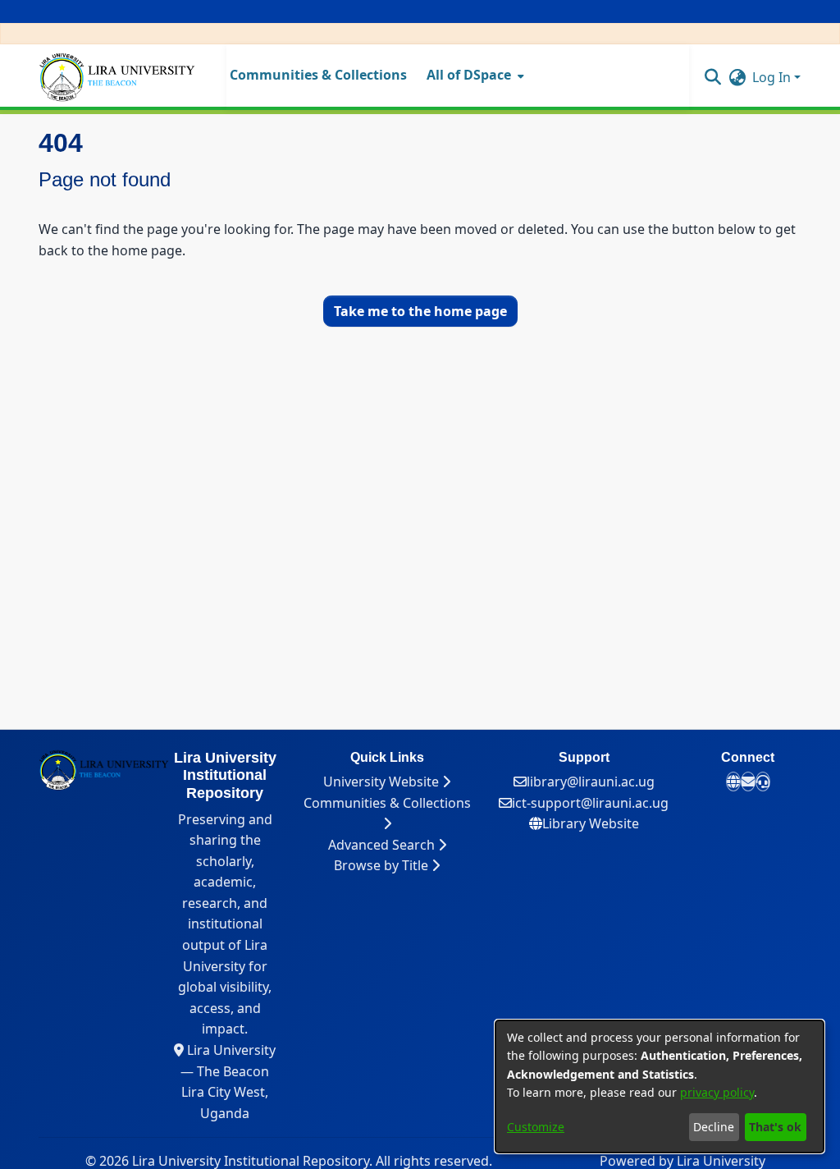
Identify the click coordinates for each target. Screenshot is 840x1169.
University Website (382, 781)
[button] (712, 76)
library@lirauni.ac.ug (591, 781)
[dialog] (659, 1086)
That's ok (775, 1127)
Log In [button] (773, 77)
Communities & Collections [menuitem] (318, 75)
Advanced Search (383, 845)
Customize (535, 1127)
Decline (713, 1127)
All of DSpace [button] (469, 75)
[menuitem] (473, 75)
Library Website (590, 823)
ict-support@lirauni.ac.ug (590, 803)
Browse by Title (382, 865)
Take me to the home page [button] (420, 311)
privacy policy (717, 1092)
